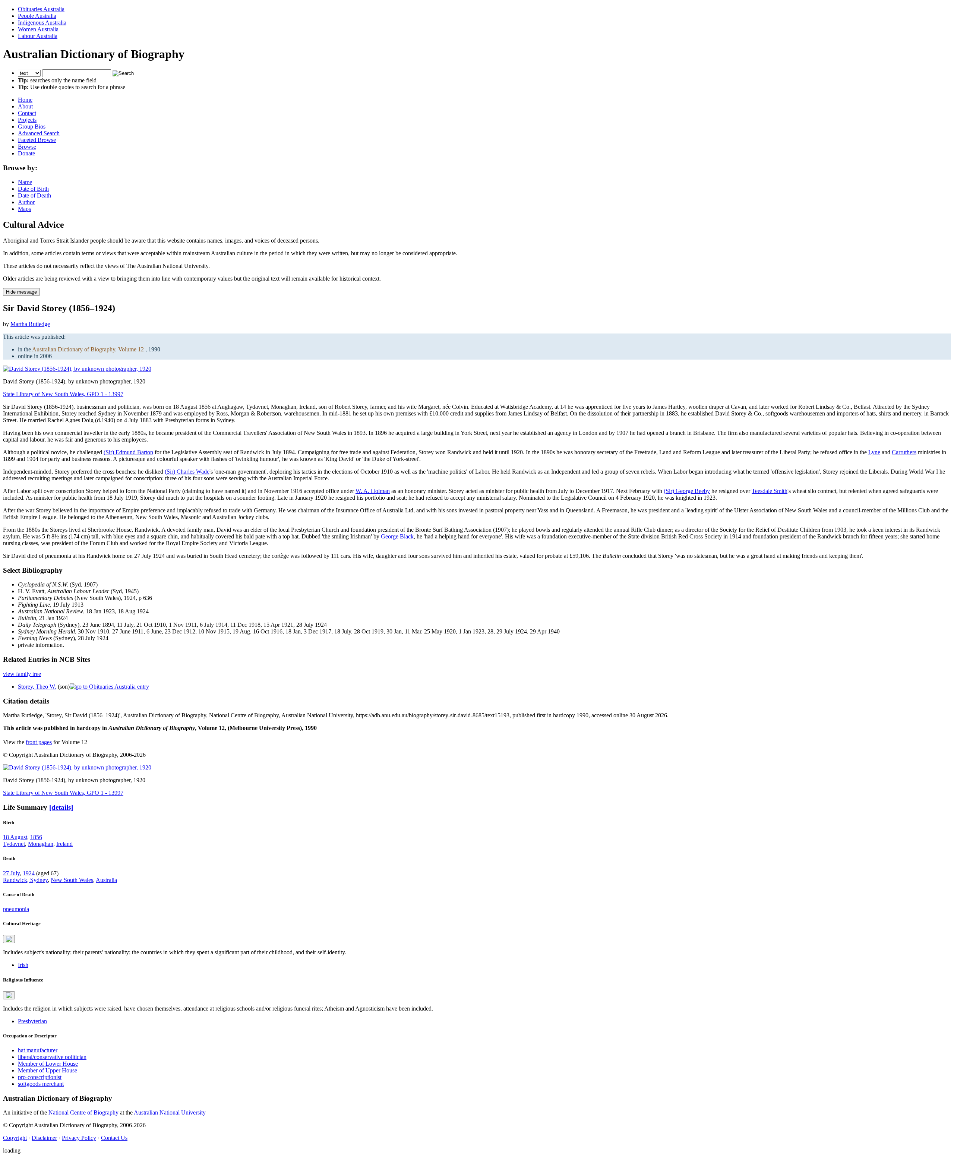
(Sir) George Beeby (687, 491)
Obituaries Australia (41, 9)
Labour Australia (37, 36)
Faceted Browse (37, 140)
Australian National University (170, 1112)
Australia (106, 880)
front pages (39, 742)
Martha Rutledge (30, 324)
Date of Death (34, 195)
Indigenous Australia (42, 22)
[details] (61, 807)
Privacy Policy (79, 1138)
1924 (29, 873)
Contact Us (114, 1138)
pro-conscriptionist (39, 1077)
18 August (15, 837)
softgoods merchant (41, 1084)
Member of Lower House (48, 1063)
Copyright (15, 1138)
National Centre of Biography (83, 1112)
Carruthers (904, 452)
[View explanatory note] (9, 939)
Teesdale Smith (769, 491)
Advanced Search (39, 133)
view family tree (22, 674)
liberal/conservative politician (52, 1057)
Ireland (64, 844)
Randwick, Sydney (25, 880)
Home (25, 100)
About (25, 106)
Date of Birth (33, 189)
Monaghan (40, 844)
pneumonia (16, 909)
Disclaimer (44, 1138)
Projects (27, 120)
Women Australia (38, 29)
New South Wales (72, 880)
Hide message (21, 292)
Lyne (874, 452)
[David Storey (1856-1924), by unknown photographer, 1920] (77, 369)
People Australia (37, 16)
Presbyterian (32, 1021)
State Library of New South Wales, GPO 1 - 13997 (63, 394)
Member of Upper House (47, 1070)
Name (25, 182)
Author (26, 202)
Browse (27, 146)
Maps (24, 209)
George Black (397, 536)
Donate (26, 153)
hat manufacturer (37, 1050)
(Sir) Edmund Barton (128, 452)
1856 (36, 837)
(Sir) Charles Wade (187, 471)
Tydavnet (14, 844)
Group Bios (31, 126)
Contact (27, 113)
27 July (11, 873)
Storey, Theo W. (37, 686)
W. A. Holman (373, 491)
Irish (23, 965)
